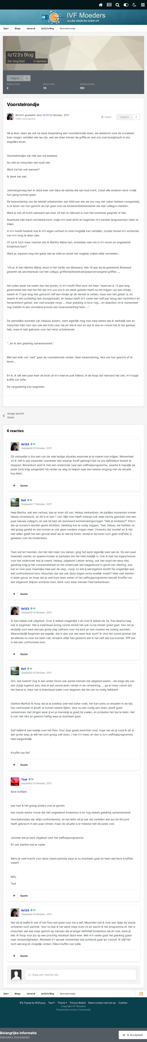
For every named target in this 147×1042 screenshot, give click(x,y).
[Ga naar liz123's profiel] (10, 116)
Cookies (122, 1002)
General (41, 61)
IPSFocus (40, 1002)
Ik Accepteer (134, 1034)
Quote (24, 485)
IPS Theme (25, 1002)
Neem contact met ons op (102, 1002)
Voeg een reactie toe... (45, 974)
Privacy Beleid (77, 1002)
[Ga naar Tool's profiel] (15, 781)
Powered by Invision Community (73, 1009)
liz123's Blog (20, 55)
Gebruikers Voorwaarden (15, 1037)
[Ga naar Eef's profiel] (15, 502)
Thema (62, 1002)
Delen (107, 116)
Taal (50, 1002)
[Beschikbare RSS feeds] (141, 993)
